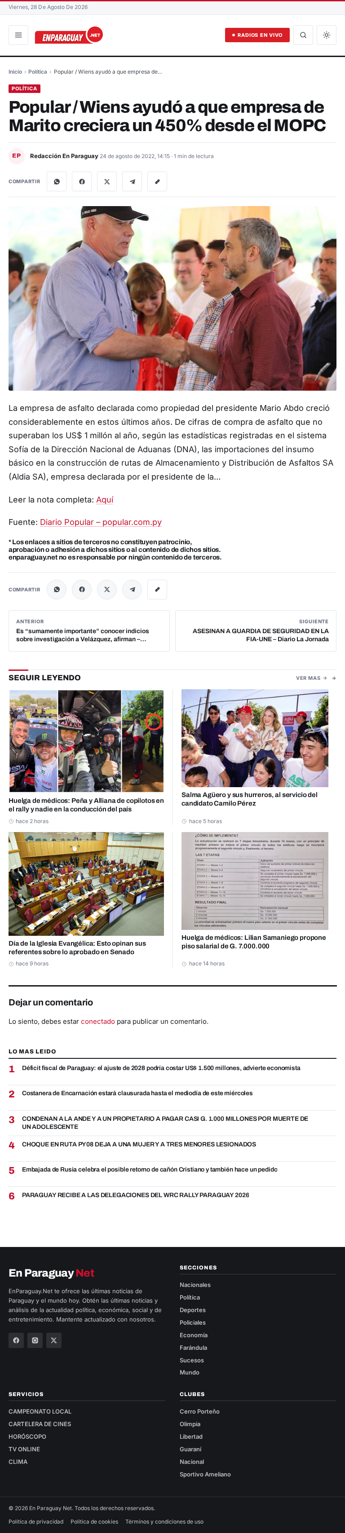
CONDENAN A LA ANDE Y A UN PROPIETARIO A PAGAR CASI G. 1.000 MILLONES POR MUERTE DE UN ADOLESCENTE (165, 1122)
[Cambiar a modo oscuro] (326, 35)
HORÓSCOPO (27, 1436)
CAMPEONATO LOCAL (40, 1411)
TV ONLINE (24, 1449)
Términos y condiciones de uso (164, 1521)
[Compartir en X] (107, 181)
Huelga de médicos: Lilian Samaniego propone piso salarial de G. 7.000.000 (253, 941)
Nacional (192, 1461)
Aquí (104, 499)
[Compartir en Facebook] (82, 181)
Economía (194, 1335)
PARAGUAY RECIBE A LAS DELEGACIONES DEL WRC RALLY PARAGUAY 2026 (135, 1195)
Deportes (193, 1309)
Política (37, 71)
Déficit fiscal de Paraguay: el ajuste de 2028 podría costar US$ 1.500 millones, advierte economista (161, 1068)
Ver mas (308, 678)
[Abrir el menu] (18, 35)
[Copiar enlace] (157, 181)
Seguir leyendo (45, 677)
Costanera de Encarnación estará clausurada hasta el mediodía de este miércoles (137, 1093)
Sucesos (192, 1360)
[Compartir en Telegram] (132, 181)
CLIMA (18, 1461)
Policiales (193, 1322)
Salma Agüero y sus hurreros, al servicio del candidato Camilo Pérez (249, 799)
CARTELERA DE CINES (40, 1423)
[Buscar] (303, 35)
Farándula (193, 1347)
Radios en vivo (260, 35)
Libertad (191, 1436)
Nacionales (195, 1284)
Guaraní (190, 1449)
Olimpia (190, 1423)
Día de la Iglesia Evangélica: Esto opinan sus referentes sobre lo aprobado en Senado (77, 948)
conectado (98, 1021)
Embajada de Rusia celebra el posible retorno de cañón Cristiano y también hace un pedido (149, 1169)
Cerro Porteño (200, 1411)
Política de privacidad (36, 1521)
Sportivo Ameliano (205, 1474)
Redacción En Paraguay (65, 155)
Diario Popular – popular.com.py (101, 522)
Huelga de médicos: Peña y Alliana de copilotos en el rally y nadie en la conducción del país (86, 805)
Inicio (15, 71)
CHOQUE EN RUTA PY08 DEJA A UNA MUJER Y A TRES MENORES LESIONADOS (139, 1144)
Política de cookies (94, 1521)
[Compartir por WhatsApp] (56, 181)
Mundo (189, 1372)
